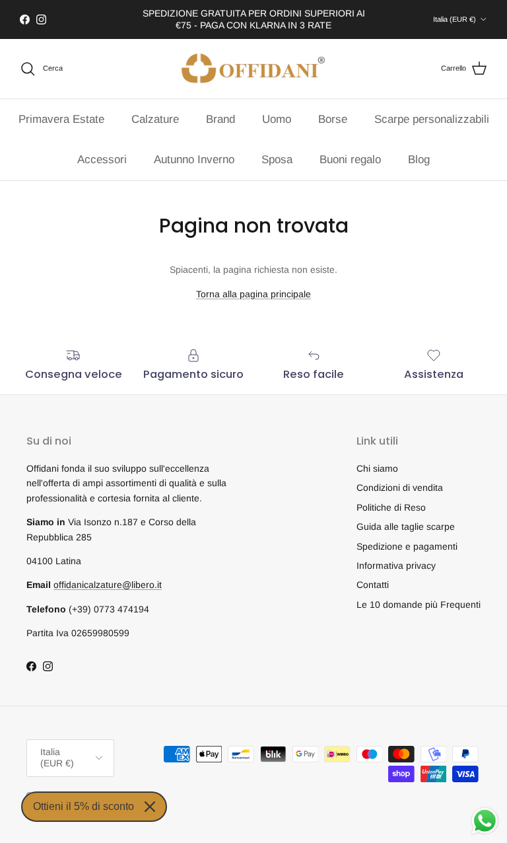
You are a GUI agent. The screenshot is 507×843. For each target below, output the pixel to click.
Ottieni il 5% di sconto (83, 806)
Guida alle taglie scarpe (405, 526)
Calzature (155, 119)
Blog (419, 159)
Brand (220, 119)
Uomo (276, 119)
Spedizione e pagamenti (406, 546)
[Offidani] (253, 68)
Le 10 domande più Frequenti (418, 604)
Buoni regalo (350, 159)
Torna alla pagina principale (253, 294)
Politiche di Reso (391, 507)
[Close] (150, 806)
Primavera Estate (61, 119)
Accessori (102, 159)
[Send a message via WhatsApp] (484, 820)
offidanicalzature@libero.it (107, 584)
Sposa (276, 159)
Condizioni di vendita (399, 487)
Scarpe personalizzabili (431, 119)
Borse (332, 119)
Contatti (372, 584)
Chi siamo (377, 468)
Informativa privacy (396, 565)
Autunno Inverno (194, 159)
